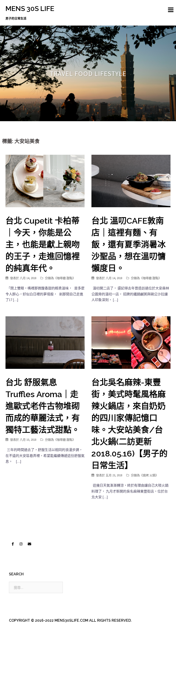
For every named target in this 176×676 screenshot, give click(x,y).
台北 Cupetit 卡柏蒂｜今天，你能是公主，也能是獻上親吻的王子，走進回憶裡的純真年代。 (43, 244)
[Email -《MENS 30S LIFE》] (29, 544)
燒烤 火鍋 (149, 475)
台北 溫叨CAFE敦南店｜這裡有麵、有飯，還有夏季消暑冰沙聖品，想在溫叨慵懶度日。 (128, 244)
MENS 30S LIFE (30, 9)
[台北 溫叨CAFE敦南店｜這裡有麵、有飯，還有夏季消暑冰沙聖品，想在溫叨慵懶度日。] (130, 180)
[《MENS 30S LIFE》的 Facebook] (12, 544)
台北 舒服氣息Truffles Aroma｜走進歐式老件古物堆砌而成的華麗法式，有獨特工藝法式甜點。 (43, 406)
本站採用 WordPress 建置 (24, 668)
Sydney (104, 668)
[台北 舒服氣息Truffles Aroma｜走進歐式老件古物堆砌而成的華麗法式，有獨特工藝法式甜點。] (45, 342)
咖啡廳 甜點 (64, 278)
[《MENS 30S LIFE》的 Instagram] (21, 544)
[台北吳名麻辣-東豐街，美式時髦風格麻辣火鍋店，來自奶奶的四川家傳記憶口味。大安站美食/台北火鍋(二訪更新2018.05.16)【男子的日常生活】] (130, 342)
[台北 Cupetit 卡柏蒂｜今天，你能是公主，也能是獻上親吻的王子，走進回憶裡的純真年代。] (45, 180)
